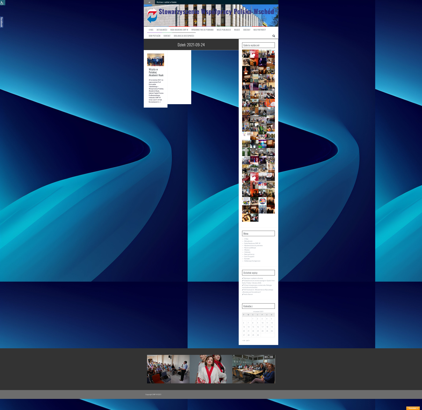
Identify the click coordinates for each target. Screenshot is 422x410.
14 (248, 327)
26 (272, 331)
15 (253, 327)
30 (258, 335)
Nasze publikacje (224, 29)
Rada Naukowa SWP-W (179, 29)
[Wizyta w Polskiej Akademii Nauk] (155, 60)
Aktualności (162, 29)
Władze (237, 29)
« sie (243, 340)
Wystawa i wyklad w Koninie (253, 278)
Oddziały (246, 29)
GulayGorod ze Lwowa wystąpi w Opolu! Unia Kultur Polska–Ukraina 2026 (211, 359)
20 (244, 331)
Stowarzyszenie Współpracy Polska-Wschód (216, 11)
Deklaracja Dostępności (184, 35)
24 (262, 331)
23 (258, 331)
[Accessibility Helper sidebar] (2, 2)
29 (253, 335)
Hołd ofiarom (248, 294)
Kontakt (167, 35)
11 (267, 323)
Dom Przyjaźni (154, 35)
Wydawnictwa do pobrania (202, 29)
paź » (248, 340)
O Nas (151, 29)
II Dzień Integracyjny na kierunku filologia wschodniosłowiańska (179, 2)
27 (244, 335)
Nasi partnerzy (260, 29)
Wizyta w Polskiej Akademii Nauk (156, 72)
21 (248, 331)
